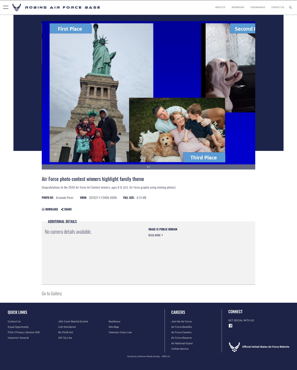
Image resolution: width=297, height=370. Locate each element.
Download (51, 209)
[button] (5, 7)
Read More (154, 235)
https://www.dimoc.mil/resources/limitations (170, 255)
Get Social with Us (241, 320)
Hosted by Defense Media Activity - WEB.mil (148, 356)
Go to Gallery (52, 293)
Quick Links (17, 312)
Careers (178, 312)
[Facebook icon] (230, 325)
